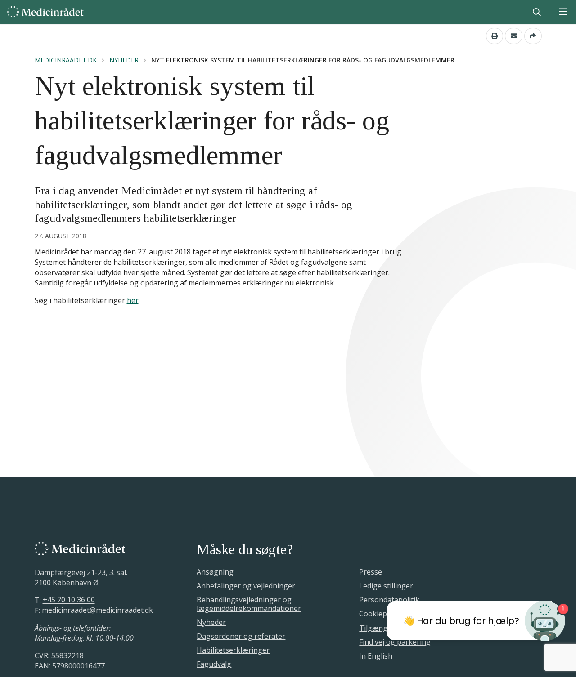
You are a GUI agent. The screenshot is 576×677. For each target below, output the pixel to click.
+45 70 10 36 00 (69, 600)
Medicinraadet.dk (66, 60)
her (133, 300)
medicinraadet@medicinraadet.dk (97, 610)
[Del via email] (513, 36)
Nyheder (124, 60)
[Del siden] (533, 36)
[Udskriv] (495, 36)
